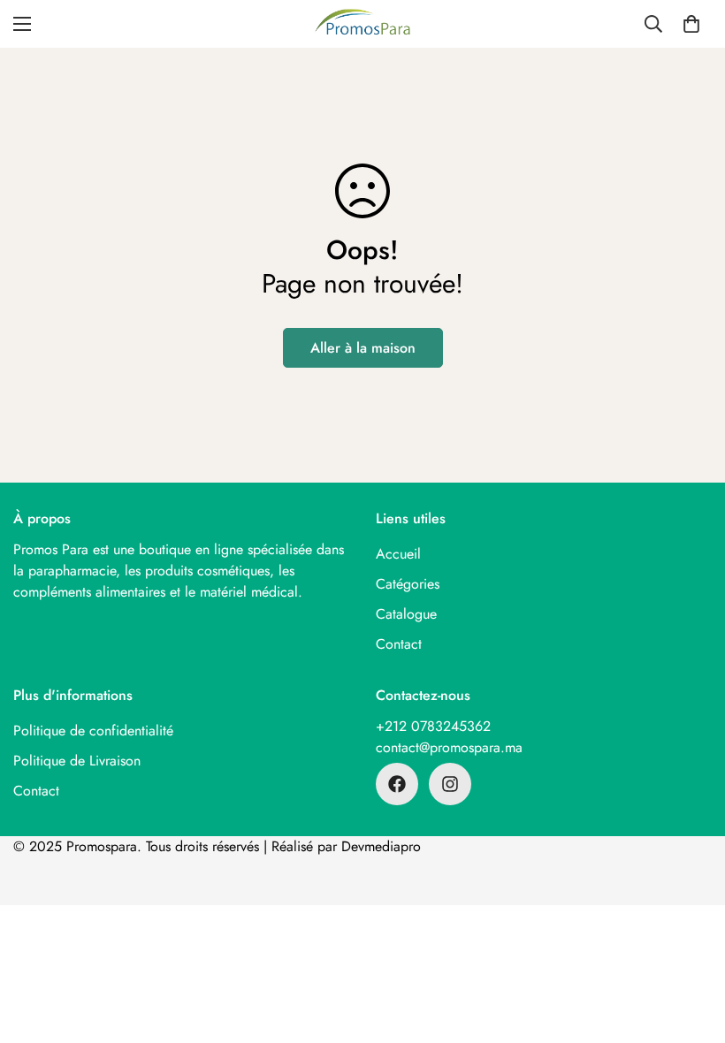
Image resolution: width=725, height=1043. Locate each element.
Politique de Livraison (77, 760)
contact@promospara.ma (449, 747)
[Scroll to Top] (690, 946)
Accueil (398, 554)
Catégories (407, 584)
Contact (399, 644)
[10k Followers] (450, 784)
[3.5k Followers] (397, 784)
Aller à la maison (363, 348)
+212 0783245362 (433, 726)
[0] (691, 24)
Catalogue (406, 614)
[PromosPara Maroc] (362, 24)
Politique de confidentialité (93, 730)
